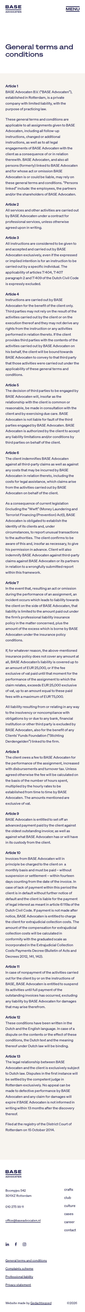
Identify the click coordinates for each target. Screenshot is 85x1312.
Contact (70, 1229)
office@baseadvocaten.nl (23, 1220)
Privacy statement (18, 1285)
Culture (69, 1205)
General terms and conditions (26, 1260)
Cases (68, 1213)
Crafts (68, 1189)
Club (67, 1197)
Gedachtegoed (40, 1303)
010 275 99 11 (14, 1206)
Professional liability (19, 1276)
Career (69, 1221)
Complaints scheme (19, 1268)
